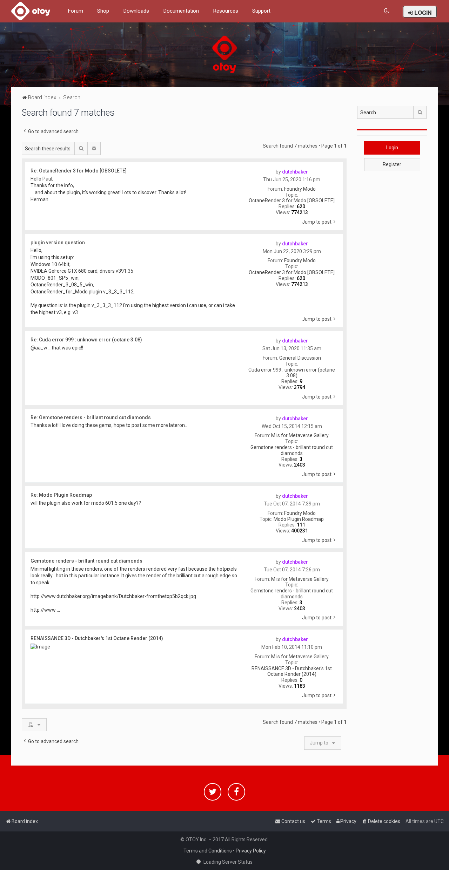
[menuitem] (387, 11)
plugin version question (58, 242)
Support (261, 11)
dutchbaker (295, 172)
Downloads (136, 11)
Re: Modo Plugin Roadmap (61, 495)
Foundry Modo (300, 189)
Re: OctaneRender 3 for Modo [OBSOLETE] (79, 171)
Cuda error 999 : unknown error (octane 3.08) (291, 373)
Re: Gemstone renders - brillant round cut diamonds (91, 417)
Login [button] (392, 147)
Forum (75, 11)
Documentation (181, 11)
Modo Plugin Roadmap (299, 519)
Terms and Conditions (207, 851)
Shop (103, 11)
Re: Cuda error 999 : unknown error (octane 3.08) (86, 339)
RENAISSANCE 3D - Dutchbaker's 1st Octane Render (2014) (292, 671)
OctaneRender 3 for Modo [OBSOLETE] (292, 200)
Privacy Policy (251, 851)
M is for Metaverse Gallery (300, 435)
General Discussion (300, 358)
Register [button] (392, 164)
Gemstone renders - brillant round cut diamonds (291, 450)
